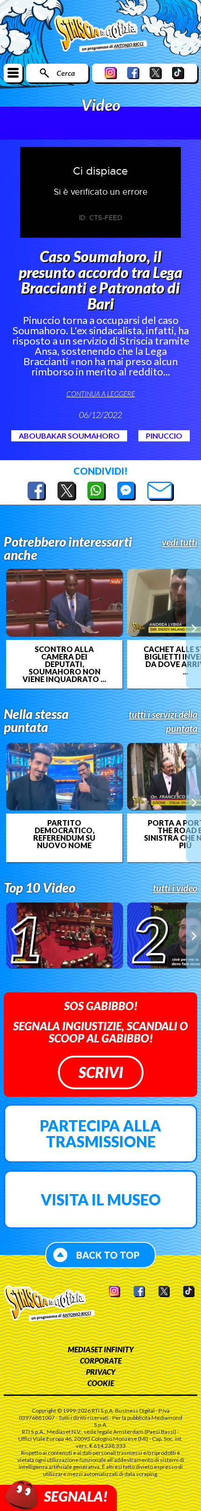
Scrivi (101, 1072)
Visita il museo (101, 1199)
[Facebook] (133, 72)
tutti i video (175, 888)
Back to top (108, 1255)
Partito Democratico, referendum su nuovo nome (64, 834)
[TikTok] (178, 72)
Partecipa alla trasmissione (100, 1133)
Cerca (66, 72)
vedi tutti (179, 542)
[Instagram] (111, 72)
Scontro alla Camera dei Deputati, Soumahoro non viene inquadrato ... (64, 664)
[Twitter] (156, 72)
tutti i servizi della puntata (163, 721)
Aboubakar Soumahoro (69, 435)
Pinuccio (164, 435)
